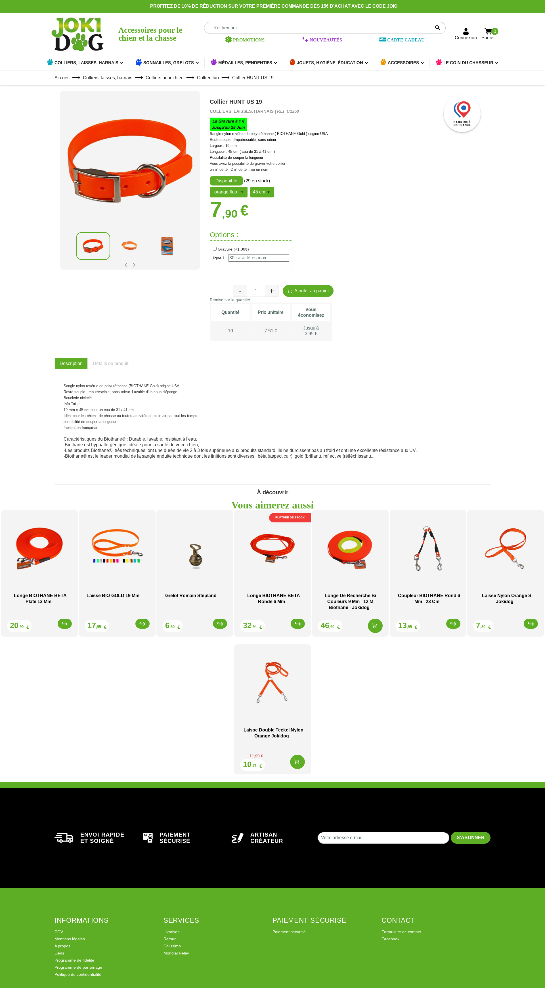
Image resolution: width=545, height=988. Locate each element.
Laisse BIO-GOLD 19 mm (113, 595)
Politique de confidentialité (77, 974)
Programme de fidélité (74, 960)
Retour (170, 939)
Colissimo (172, 946)
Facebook (390, 939)
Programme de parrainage (78, 967)
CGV (58, 931)
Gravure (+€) (233, 249)
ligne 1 (219, 258)
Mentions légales (69, 939)
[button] (126, 264)
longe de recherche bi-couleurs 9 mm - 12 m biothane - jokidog (351, 601)
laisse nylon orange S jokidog (506, 598)
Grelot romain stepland (191, 595)
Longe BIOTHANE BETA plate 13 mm (40, 598)
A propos (62, 946)
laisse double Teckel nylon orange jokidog (273, 733)
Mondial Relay (176, 953)
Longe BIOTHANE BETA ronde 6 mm (273, 598)
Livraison (172, 931)
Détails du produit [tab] (110, 363)
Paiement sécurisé (289, 931)
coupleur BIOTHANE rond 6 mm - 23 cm (429, 598)
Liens (59, 953)
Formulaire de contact (401, 931)
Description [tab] (71, 363)
